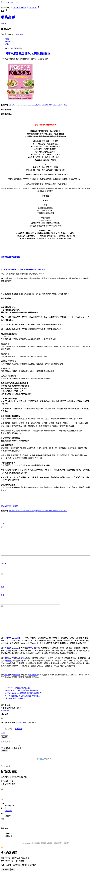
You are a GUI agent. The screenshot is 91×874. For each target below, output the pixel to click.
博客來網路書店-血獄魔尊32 (16, 698)
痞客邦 (18, 722)
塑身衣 (3, 563)
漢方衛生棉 (33, 675)
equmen (16, 648)
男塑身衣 (31, 648)
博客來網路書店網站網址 (10, 257)
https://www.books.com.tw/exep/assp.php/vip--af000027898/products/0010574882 (38, 105)
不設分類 (19, 34)
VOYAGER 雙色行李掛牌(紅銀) (17, 688)
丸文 (2, 595)
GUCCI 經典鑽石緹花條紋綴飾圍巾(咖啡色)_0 (23, 696)
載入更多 (5, 737)
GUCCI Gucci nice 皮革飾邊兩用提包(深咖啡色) (23, 693)
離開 (12, 869)
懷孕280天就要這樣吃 (9, 506)
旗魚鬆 (9, 661)
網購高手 (8, 17)
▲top (3, 733)
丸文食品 (22, 658)
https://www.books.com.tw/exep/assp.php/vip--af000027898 (23, 269)
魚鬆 (2, 587)
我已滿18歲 (5, 869)
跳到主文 (4, 23)
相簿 (7, 39)
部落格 (8, 42)
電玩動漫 (18, 729)
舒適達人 (16, 675)
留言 (23, 722)
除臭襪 (7, 638)
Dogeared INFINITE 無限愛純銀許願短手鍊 (21, 690)
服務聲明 (66, 843)
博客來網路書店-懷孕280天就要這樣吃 (27, 53)
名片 (7, 44)
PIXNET (28, 843)
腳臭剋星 (20, 638)
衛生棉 (7, 675)
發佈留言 (5, 750)
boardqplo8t (5, 710)
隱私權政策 (58, 843)
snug (2, 523)
